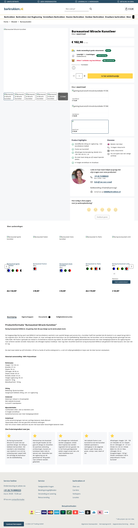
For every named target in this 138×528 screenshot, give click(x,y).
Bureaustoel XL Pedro (93, 264)
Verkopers (77, 494)
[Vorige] (7, 266)
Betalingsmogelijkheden (47, 490)
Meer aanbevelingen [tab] (15, 226)
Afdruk (132, 524)
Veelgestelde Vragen (46, 486)
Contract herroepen (13, 524)
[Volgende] (133, 17)
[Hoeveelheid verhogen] (84, 76)
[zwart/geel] (118, 268)
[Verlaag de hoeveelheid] (74, 76)
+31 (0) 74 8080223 (101, 176)
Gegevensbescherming (120, 524)
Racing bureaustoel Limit (120, 264)
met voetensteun (121, 282)
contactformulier (18, 499)
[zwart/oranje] (91, 268)
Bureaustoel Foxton (40, 264)
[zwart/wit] (21, 270)
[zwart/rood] (17, 270)
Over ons (76, 486)
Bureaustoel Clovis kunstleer (66, 265)
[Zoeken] (91, 9)
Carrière (76, 490)
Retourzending (44, 497)
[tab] (11, 317)
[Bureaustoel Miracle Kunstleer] (36, 59)
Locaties (76, 497)
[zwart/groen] (13, 270)
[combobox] (77, 9)
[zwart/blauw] (8, 270)
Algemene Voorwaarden (89, 524)
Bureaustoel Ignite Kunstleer (13, 265)
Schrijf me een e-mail (103, 182)
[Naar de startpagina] (14, 9)
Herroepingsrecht (105, 524)
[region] (69, 266)
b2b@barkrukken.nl (112, 192)
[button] (73, 67)
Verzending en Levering (47, 494)
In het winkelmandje (110, 76)
